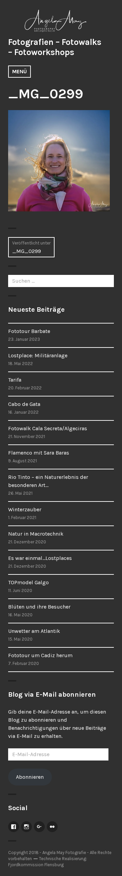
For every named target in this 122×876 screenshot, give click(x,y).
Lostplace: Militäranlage (37, 355)
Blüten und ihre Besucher (39, 606)
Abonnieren (30, 777)
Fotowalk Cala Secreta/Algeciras (47, 428)
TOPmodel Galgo (28, 582)
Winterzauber (24, 509)
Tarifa (14, 380)
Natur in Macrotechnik (35, 534)
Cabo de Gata (24, 404)
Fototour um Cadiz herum (40, 655)
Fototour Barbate (29, 331)
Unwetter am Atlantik (34, 631)
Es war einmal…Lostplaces (40, 558)
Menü (19, 71)
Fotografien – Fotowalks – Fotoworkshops (54, 47)
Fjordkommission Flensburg (36, 864)
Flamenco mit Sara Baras (38, 452)
